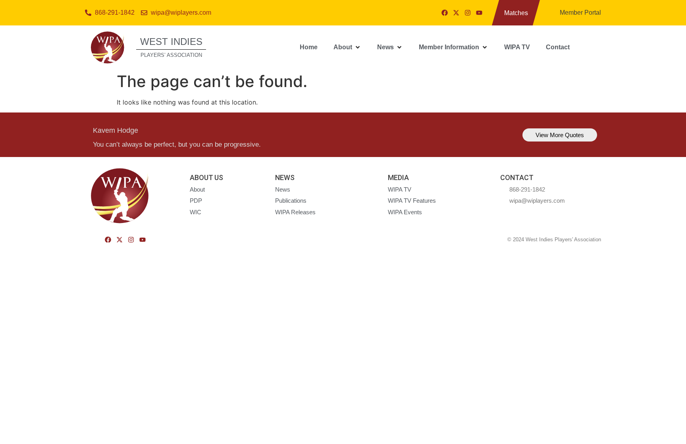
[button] (347, 47)
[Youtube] (479, 12)
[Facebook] (444, 12)
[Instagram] (467, 12)
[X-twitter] (456, 12)
